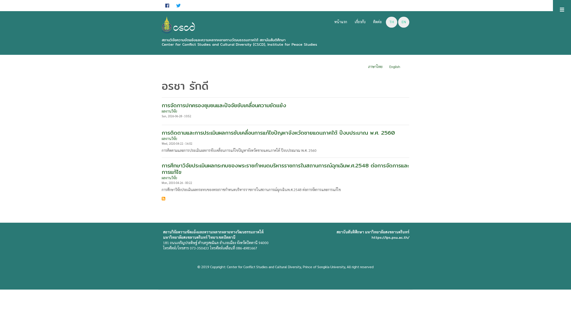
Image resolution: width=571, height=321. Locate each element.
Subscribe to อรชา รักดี (163, 198)
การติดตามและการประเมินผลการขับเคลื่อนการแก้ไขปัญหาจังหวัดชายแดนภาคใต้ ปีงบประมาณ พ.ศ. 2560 (278, 133)
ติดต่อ (377, 21)
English (394, 66)
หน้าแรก (340, 21)
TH (391, 21)
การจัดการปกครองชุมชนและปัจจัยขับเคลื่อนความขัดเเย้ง (224, 105)
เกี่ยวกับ (360, 21)
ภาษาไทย (375, 66)
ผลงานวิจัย (169, 111)
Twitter (178, 5)
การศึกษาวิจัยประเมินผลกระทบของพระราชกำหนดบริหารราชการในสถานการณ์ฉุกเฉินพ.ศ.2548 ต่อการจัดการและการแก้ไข (285, 168)
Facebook (167, 5)
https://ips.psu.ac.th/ (390, 237)
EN (403, 21)
